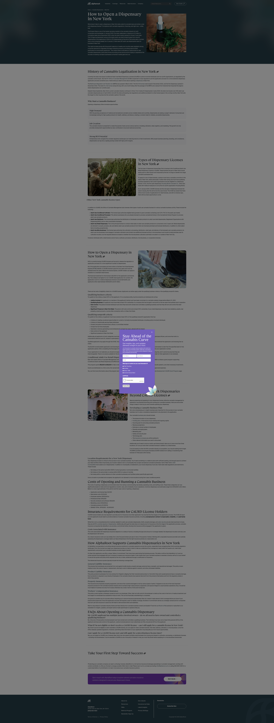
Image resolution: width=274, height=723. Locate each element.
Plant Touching (127, 366)
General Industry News (129, 372)
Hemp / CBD (127, 370)
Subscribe (126, 386)
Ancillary (126, 368)
